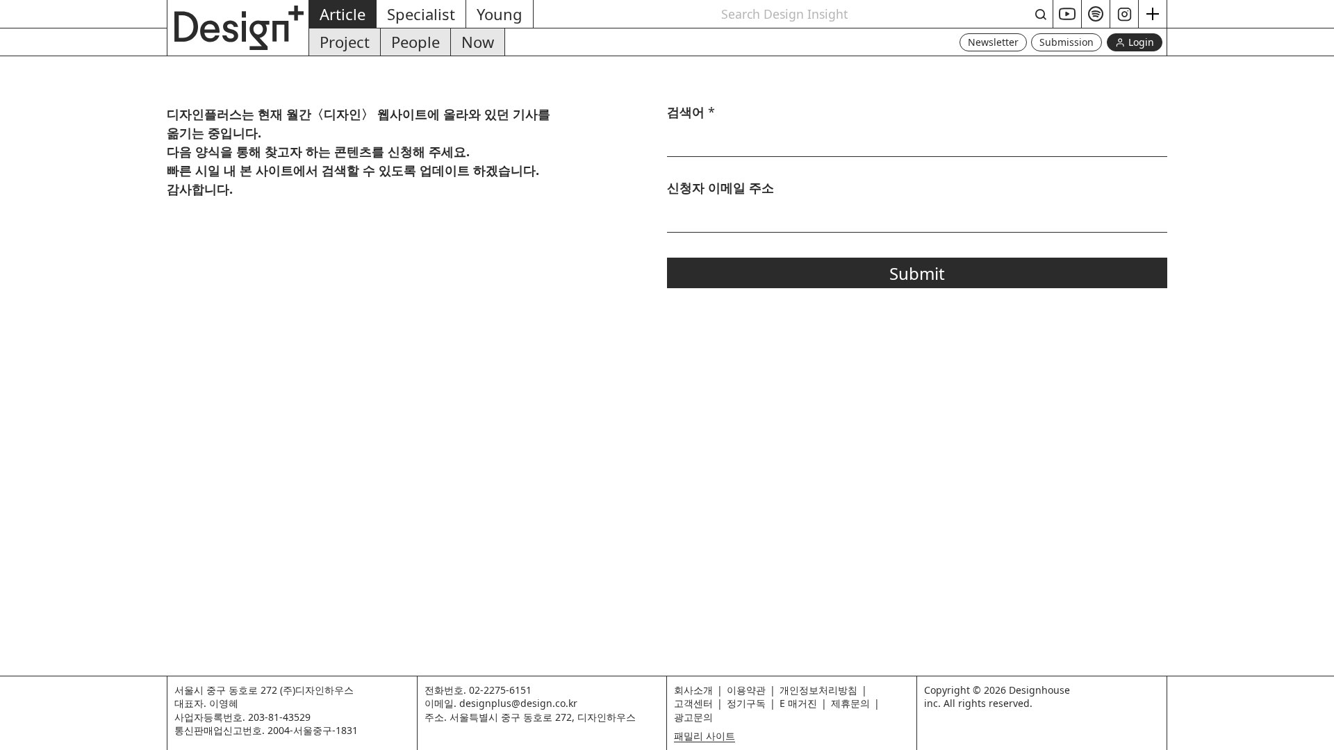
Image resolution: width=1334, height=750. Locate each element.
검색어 (691, 112)
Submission (1066, 42)
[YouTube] (1067, 14)
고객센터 (693, 703)
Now (477, 41)
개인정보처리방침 (818, 690)
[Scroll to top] (1320, 732)
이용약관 (746, 690)
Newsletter (993, 42)
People (415, 41)
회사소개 (693, 690)
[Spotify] (1096, 14)
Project (345, 41)
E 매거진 (798, 703)
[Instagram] (1124, 14)
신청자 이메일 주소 (720, 188)
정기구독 (746, 703)
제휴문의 (850, 703)
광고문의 (693, 717)
